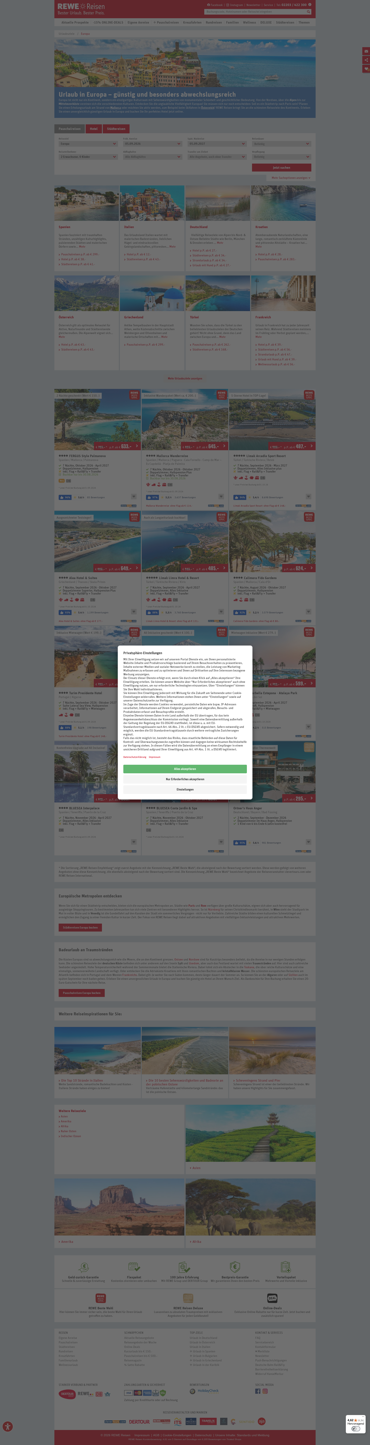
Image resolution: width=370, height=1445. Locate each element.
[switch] (356, 1428)
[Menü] (363, 1417)
